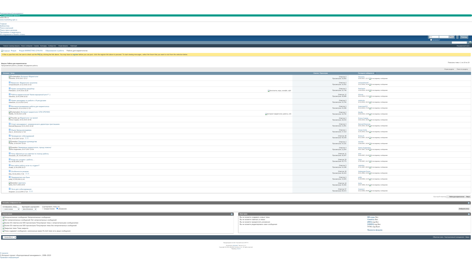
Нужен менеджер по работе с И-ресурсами (28, 100)
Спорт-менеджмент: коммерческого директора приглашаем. (35, 124)
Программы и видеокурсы (10, 32)
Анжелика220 (13, 108)
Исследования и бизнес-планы (12, 34)
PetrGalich (12, 90)
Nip (10, 138)
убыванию (62, 209)
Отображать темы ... (11, 207)
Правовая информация (9, 257)
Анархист (12, 192)
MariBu (11, 114)
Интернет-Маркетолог (29, 76)
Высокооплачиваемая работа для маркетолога (30, 106)
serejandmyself (14, 85)
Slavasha (12, 78)
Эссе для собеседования (21, 189)
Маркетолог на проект (29, 118)
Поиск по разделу (462, 69)
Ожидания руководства (27, 141)
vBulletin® (235, 245)
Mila (10, 174)
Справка (36, 46)
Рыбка (11, 143)
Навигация (73, 46)
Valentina (12, 96)
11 (345, 154)
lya (10, 161)
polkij (10, 179)
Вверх (468, 197)
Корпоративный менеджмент (454, 237)
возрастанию (49, 209)
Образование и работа (54, 51)
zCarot (239, 248)
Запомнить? (436, 40)
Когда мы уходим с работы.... (23, 160)
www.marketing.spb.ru (8, 20)
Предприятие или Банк (20, 177)
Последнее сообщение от (366, 73)
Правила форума (374, 230)
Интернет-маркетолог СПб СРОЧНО (35, 112)
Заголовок (6, 73)
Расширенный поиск (463, 46)
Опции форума (63, 46)
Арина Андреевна (15, 149)
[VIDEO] (370, 224)
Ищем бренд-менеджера (21, 130)
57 (345, 189)
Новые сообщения (26, 46)
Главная (3, 24)
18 (345, 183)
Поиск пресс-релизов (8, 30)
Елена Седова (14, 120)
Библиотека (4, 26)
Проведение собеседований (22, 136)
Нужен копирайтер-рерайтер (22, 89)
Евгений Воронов (15, 126)
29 (345, 159)
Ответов (316, 73)
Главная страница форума (11, 46)
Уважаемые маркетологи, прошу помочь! (34, 147)
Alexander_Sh (13, 156)
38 (345, 136)
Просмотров (324, 73)
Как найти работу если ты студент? (25, 165)
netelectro (12, 102)
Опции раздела (449, 69)
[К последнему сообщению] (378, 78)
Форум (4, 42)
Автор (12, 73)
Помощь (464, 37)
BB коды (371, 217)
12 (345, 94)
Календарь (43, 46)
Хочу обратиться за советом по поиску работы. (30, 154)
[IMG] (369, 222)
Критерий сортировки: (31, 207)
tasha (10, 185)
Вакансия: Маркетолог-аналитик (24, 83)
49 (345, 171)
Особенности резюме (20, 171)
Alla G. (11, 132)
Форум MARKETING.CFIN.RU (31, 51)
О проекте (4, 253)
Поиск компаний (6, 28)
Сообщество (52, 46)
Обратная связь (438, 237)
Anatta (11, 167)
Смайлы (371, 219)
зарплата (22, 183)
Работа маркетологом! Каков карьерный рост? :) (30, 95)
